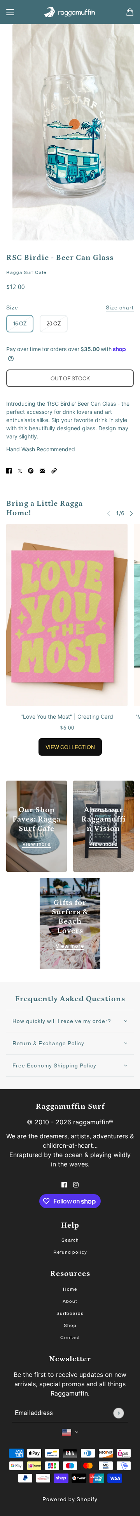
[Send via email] (42, 470)
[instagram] (76, 1184)
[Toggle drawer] (10, 12)
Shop (70, 1325)
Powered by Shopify (70, 1499)
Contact (70, 1337)
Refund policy (70, 1252)
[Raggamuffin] (70, 12)
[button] (54, 470)
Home (70, 1289)
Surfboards (70, 1313)
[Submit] (118, 1413)
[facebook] (64, 1184)
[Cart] (130, 12)
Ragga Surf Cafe (26, 272)
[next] (131, 513)
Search (70, 1240)
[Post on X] (20, 470)
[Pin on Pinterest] (31, 470)
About (70, 1301)
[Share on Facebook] (9, 470)
